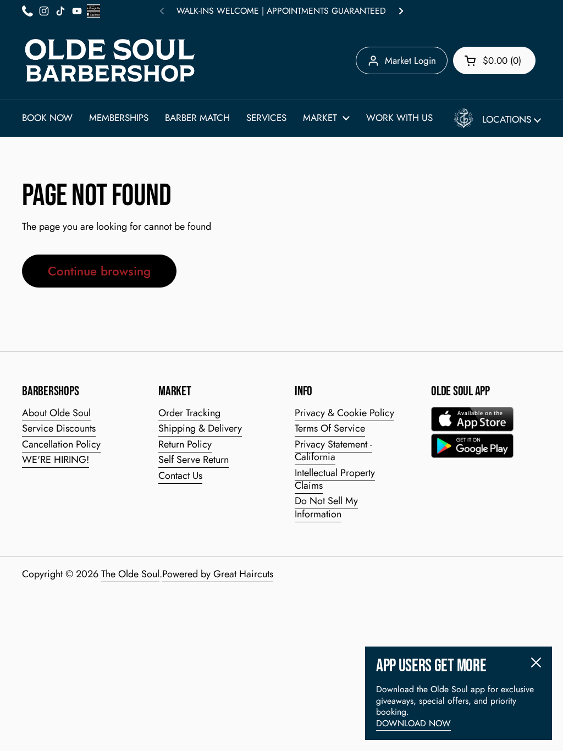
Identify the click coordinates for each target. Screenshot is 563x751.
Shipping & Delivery (200, 428)
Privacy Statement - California (333, 450)
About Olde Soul (56, 413)
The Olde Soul (130, 574)
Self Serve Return (193, 459)
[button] (494, 60)
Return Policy (185, 444)
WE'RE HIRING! (55, 459)
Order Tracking (189, 413)
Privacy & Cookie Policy (344, 413)
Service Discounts (59, 428)
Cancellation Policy (61, 444)
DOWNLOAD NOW (413, 723)
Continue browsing (99, 271)
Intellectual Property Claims (335, 479)
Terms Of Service (330, 428)
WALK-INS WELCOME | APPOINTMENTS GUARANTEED (281, 11)
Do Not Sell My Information (326, 507)
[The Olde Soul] (110, 60)
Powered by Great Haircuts (217, 574)
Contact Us (180, 475)
